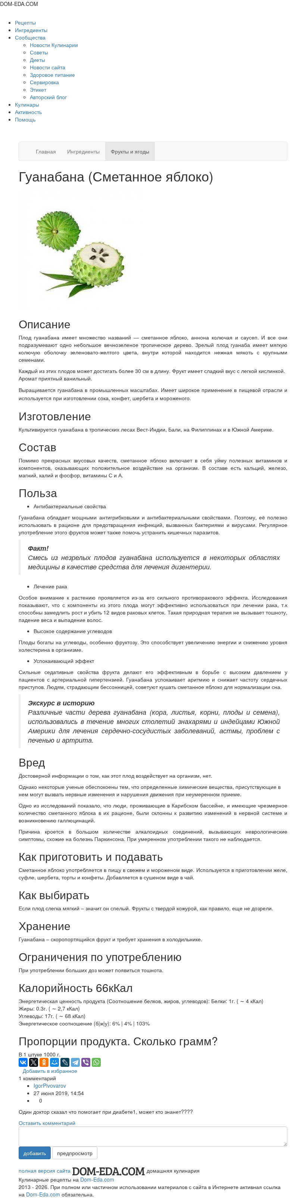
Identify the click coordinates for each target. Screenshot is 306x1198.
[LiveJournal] (64, 1062)
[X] (33, 1062)
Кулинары (27, 104)
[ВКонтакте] (23, 1062)
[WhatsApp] (96, 1062)
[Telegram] (75, 1062)
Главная (46, 151)
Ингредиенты (31, 30)
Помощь (25, 119)
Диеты (37, 59)
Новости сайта (47, 67)
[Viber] (85, 1062)
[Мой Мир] (54, 1062)
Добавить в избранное (50, 1070)
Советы (39, 52)
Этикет (38, 89)
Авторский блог (48, 97)
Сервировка (44, 82)
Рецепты (25, 22)
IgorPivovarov (50, 1085)
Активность (28, 112)
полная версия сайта (45, 1170)
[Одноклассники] (44, 1062)
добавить (35, 1153)
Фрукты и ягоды (130, 151)
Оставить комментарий (47, 1122)
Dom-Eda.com (97, 1179)
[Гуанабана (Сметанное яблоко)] (80, 247)
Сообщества (31, 37)
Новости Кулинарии (54, 44)
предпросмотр (75, 1153)
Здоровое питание (52, 74)
